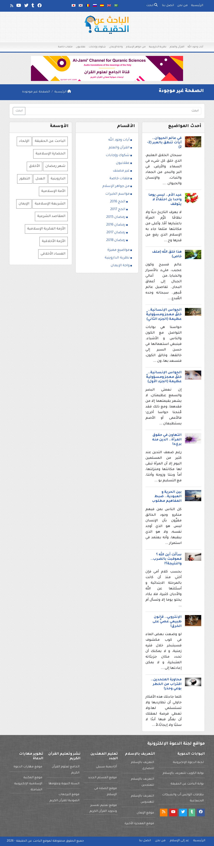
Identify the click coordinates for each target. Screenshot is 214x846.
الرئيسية (197, 5)
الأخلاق (34, 166)
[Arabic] (116, 6)
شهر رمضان (55, 166)
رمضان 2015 (115, 217)
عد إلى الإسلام (179, 840)
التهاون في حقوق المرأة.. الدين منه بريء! (167, 439)
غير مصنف (121, 171)
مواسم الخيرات (117, 194)
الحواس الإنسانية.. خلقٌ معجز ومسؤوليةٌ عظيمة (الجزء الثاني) (164, 314)
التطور (24, 179)
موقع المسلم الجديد (102, 777)
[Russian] (94, 6)
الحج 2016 (117, 202)
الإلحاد (24, 141)
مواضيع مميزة (118, 250)
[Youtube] (18, 6)
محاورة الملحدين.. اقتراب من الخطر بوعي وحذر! (166, 684)
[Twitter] (26, 6)
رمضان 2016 (115, 225)
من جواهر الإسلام (136, 47)
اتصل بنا (168, 5)
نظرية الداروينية (157, 47)
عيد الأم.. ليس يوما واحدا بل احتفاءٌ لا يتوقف (165, 199)
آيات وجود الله (195, 47)
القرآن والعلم (177, 47)
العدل (40, 179)
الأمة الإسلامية (53, 191)
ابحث (150, 5)
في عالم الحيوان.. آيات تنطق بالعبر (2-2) (164, 142)
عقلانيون (80, 47)
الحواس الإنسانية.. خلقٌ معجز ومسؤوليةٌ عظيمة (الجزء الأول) (164, 377)
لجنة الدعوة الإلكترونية (188, 762)
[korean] (80, 6)
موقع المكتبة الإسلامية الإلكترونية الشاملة (28, 784)
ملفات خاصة (65, 47)
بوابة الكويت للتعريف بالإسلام (183, 773)
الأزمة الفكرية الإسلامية (46, 229)
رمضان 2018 (115, 240)
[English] (109, 6)
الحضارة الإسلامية (50, 154)
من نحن (182, 5)
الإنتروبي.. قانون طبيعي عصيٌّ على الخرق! (167, 621)
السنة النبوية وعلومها (63, 783)
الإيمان (24, 204)
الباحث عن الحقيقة (50, 141)
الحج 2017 (117, 209)
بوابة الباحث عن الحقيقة (187, 784)
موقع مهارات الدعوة (28, 767)
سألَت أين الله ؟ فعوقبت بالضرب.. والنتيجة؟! (166, 559)
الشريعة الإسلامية (50, 204)
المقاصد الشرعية (51, 216)
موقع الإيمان (145, 813)
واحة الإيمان (116, 47)
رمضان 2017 (115, 233)
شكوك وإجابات (97, 47)
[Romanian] (87, 6)
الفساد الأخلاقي (53, 254)
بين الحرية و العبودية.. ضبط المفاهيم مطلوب (167, 496)
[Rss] (11, 6)
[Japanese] (73, 6)
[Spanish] (102, 6)
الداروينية (58, 179)
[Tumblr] (33, 6)
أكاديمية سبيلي (106, 767)
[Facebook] (39, 6)
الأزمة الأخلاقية (53, 241)
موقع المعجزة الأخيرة (139, 823)
